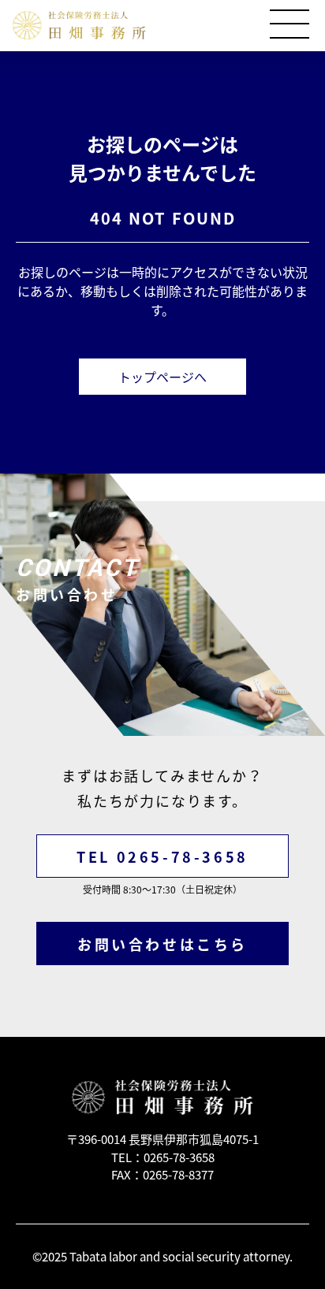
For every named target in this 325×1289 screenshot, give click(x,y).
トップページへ (162, 376)
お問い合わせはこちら (162, 944)
